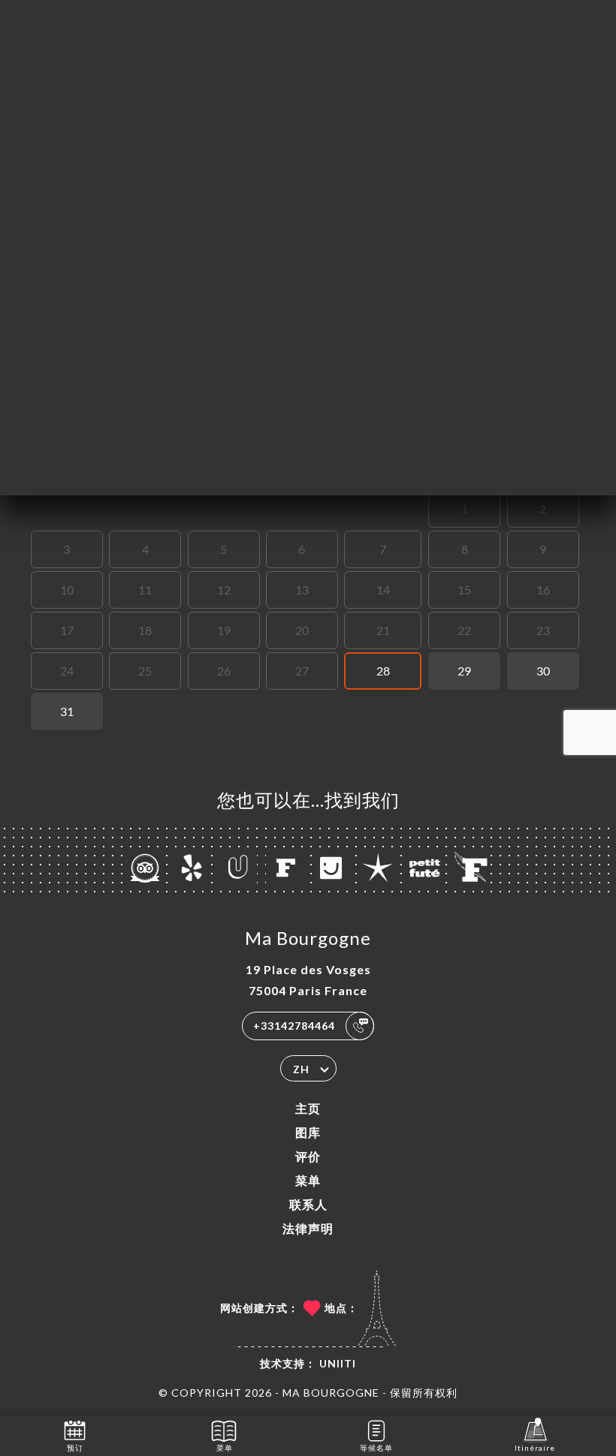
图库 (308, 1132)
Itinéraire (535, 1447)
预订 (75, 1447)
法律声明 (308, 1228)
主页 (308, 1108)
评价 (308, 1156)
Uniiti (337, 1363)
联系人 (308, 1204)
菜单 (308, 1180)
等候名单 (376, 1447)
